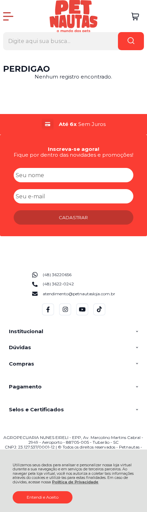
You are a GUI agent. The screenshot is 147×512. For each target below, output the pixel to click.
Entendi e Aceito (42, 497)
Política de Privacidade (75, 482)
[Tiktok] (99, 313)
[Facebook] (48, 313)
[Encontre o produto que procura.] (131, 41)
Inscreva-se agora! (73, 149)
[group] (73, 124)
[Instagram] (65, 313)
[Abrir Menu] (8, 16)
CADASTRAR (73, 217)
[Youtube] (82, 313)
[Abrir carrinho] (135, 16)
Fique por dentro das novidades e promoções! (73, 155)
